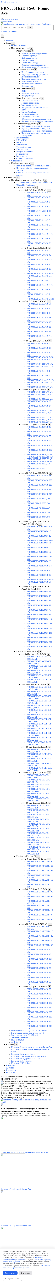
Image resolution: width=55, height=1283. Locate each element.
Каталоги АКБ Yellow (20, 1063)
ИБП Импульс (17, 1040)
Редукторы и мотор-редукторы (34, 74)
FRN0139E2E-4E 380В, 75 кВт (40, 459)
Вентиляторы (22, 145)
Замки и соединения (30, 103)
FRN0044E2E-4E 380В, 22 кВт (40, 417)
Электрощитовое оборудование (35, 67)
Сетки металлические (30, 117)
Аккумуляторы (28, 95)
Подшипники (27, 86)
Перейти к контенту (10, 2)
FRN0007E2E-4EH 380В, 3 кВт (40, 579)
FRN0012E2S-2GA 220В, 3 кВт (40, 273)
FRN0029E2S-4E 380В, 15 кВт (40, 392)
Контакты (10, 1072)
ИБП (23, 91)
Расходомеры (22, 154)
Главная (9, 41)
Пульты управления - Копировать (36, 128)
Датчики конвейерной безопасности (37, 121)
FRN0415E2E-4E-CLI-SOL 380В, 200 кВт (38, 843)
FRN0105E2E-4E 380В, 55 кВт (40, 457)
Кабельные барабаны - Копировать (36, 131)
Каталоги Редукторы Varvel (23, 1054)
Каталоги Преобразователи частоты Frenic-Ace (31, 1047)
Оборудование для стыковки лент (36, 119)
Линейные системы (30, 77)
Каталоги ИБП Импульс (21, 1061)
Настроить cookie (12, 1279)
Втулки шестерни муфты (32, 84)
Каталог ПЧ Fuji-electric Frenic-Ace (16, 1189)
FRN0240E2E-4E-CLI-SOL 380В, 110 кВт (38, 829)
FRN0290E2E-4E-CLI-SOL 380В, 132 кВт (38, 834)
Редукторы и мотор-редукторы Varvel (27, 1033)
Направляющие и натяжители (34, 107)
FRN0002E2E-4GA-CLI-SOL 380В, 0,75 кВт (39, 750)
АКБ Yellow (16, 1042)
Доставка (10, 1068)
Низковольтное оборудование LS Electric (29, 1030)
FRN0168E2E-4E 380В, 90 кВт (40, 461)
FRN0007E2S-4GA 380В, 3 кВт (40, 357)
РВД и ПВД (21, 140)
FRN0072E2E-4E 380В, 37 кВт (40, 422)
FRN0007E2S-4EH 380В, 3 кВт (40, 540)
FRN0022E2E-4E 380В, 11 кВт (40, 387)
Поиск (30, 27)
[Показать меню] (2, 34)
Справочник (16, 161)
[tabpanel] (27, 1078)
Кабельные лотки (29, 58)
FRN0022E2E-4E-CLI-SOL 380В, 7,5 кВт (38, 776)
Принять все (10, 1273)
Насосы (19, 142)
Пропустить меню (9, 31)
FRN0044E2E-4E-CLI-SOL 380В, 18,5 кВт (38, 790)
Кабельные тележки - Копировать (36, 126)
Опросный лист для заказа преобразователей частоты (24, 1152)
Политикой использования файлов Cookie (23, 1259)
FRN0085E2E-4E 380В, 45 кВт (40, 454)
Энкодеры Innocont (19, 1037)
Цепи (23, 110)
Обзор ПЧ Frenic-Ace (25, 185)
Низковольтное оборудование (34, 53)
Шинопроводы (22, 138)
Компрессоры (22, 149)
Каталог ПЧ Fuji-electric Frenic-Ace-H (17, 1226)
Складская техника (24, 158)
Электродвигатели (29, 81)
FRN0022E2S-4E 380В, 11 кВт (40, 364)
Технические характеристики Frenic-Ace (34, 183)
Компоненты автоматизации (33, 79)
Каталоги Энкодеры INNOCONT (25, 1058)
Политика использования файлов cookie (33, 166)
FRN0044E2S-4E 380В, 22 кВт (40, 399)
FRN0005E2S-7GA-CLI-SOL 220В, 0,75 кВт (39, 671)
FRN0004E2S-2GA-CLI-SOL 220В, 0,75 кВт (39, 697)
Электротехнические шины (33, 65)
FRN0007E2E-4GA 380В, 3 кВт (40, 380)
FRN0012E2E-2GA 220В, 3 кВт (40, 299)
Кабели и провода (29, 56)
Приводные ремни (29, 114)
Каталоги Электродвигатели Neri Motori (28, 1056)
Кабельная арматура (30, 62)
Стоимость (11, 1070)
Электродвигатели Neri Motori (24, 1035)
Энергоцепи (21, 156)
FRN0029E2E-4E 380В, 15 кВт (40, 410)
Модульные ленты (29, 105)
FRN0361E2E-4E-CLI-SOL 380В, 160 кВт (38, 839)
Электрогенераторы (30, 93)
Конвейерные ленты (30, 100)
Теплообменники (23, 147)
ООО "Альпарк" (18, 46)
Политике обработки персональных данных (26, 1267)
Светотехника (27, 60)
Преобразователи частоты (32, 72)
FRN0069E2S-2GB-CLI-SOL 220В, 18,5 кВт (39, 734)
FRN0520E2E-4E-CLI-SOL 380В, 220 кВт (38, 848)
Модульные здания (24, 151)
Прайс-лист (11, 1065)
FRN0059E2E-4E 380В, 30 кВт (40, 420)
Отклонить (25, 1273)
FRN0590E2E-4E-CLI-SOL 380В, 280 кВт (38, 852)
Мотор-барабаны (28, 112)
